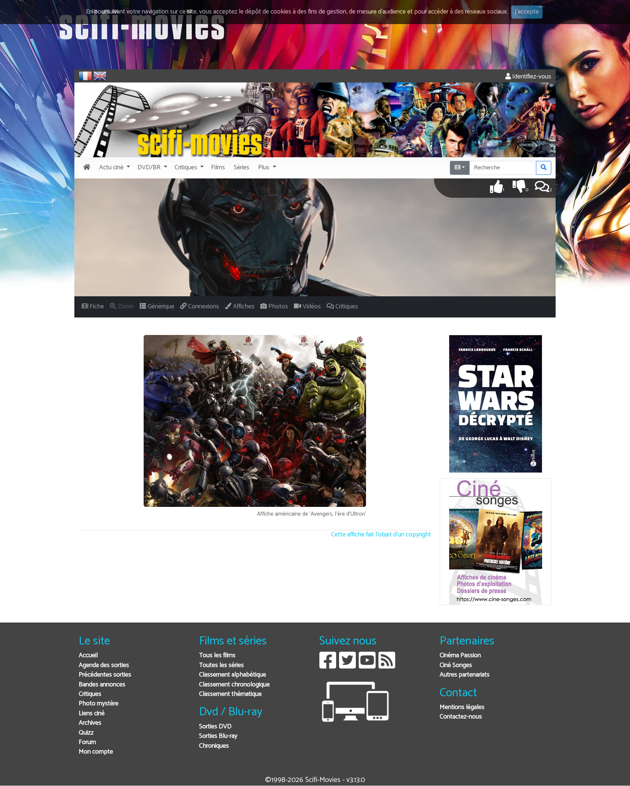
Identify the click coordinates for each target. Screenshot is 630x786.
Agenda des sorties (104, 665)
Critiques (90, 694)
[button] (114, 168)
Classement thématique (230, 694)
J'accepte (527, 12)
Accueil (88, 655)
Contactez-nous (461, 717)
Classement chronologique (234, 684)
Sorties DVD (215, 726)
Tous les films (217, 655)
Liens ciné (92, 713)
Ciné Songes (456, 665)
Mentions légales (462, 707)
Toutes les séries (221, 665)
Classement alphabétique (232, 675)
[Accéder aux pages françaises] (85, 75)
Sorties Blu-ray (218, 736)
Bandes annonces (102, 684)
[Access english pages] (99, 75)
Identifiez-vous (531, 77)
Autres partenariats (465, 675)
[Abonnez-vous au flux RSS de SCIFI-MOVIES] (386, 665)
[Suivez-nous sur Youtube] (367, 665)
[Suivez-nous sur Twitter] (347, 665)
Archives (90, 723)
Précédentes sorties (105, 675)
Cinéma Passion (460, 655)
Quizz (86, 733)
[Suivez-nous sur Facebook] (327, 665)
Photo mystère (98, 703)
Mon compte (96, 752)
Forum (87, 742)
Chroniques (214, 746)
